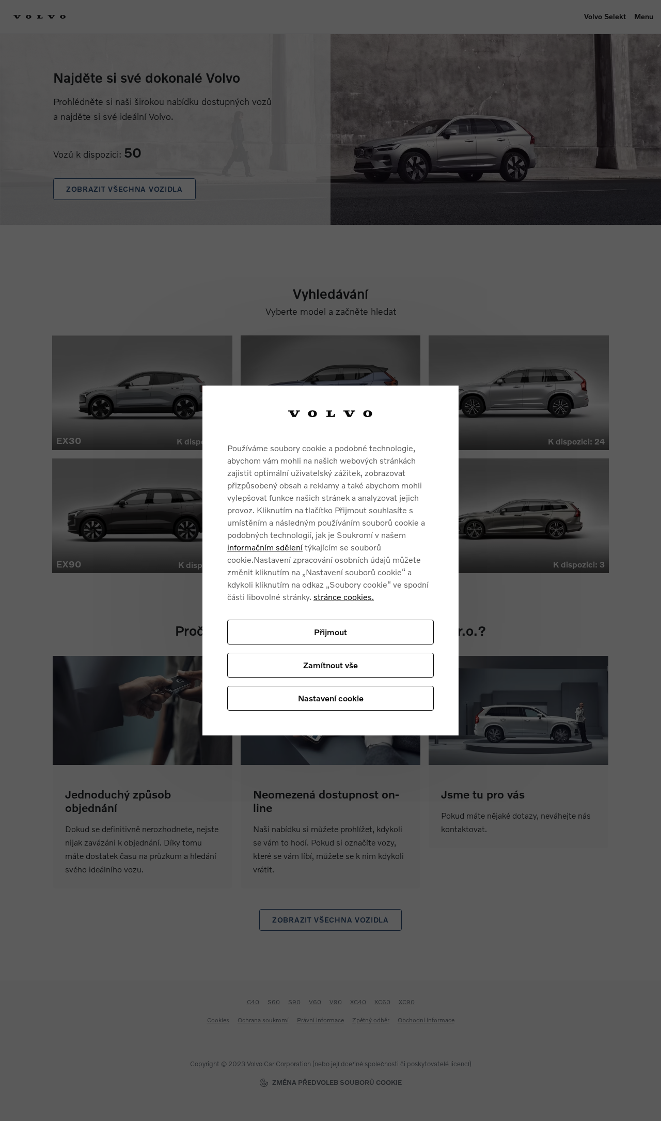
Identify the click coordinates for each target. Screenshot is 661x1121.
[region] (330, 560)
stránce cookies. (343, 597)
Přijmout (330, 632)
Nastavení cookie (331, 698)
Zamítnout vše (330, 665)
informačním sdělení (265, 547)
